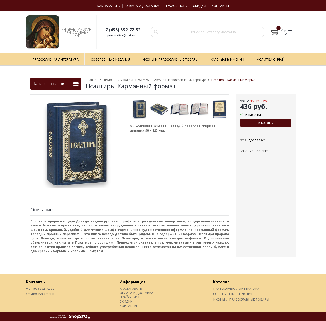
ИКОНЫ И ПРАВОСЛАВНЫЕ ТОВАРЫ (241, 299)
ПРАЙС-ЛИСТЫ (176, 6)
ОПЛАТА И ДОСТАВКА (142, 6)
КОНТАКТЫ (220, 6)
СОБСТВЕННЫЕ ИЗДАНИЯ (232, 294)
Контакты (36, 281)
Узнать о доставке (254, 151)
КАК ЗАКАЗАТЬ (108, 6)
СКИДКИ (199, 6)
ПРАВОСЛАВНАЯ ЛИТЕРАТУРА (236, 288)
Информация (133, 281)
